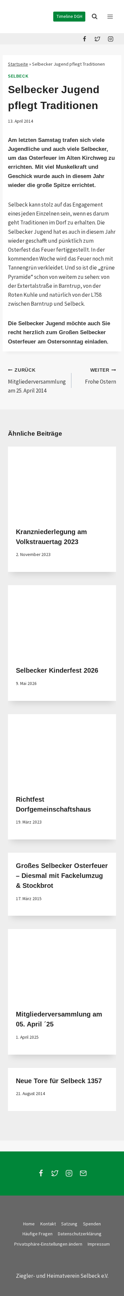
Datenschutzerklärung (80, 1234)
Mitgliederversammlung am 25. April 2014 (37, 381)
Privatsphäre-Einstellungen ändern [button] (48, 1244)
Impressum (99, 1244)
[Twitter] (97, 38)
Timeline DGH (69, 16)
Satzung (69, 1224)
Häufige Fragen (37, 1234)
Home (29, 1224)
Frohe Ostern (100, 376)
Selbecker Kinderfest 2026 (57, 670)
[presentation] (62, 483)
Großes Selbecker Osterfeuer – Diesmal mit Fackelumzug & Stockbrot (62, 875)
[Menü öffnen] (110, 16)
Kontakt (48, 1224)
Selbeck (18, 76)
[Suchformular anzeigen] (95, 17)
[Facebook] (84, 38)
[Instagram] (110, 38)
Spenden (92, 1224)
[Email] (83, 1173)
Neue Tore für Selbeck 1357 (59, 1080)
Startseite (18, 64)
